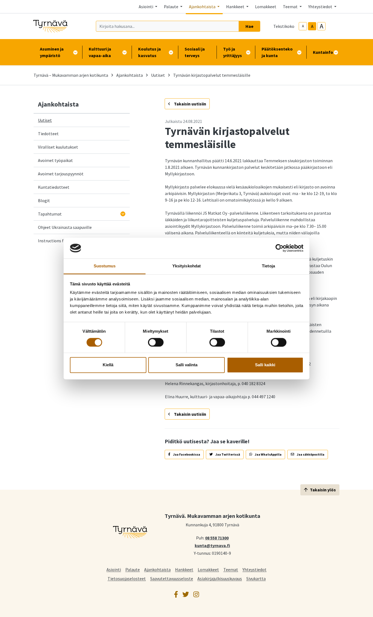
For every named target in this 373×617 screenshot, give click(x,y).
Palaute (132, 569)
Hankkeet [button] (235, 6)
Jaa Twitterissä (227, 454)
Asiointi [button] (146, 6)
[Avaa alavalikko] (122, 213)
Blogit (44, 200)
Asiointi (113, 569)
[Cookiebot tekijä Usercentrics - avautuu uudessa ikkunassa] (279, 248)
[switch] (156, 342)
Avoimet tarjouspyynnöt (61, 173)
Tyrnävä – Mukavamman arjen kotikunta (71, 75)
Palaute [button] (171, 6)
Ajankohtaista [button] (202, 6)
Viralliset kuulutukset (58, 147)
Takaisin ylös (323, 489)
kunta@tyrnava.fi (212, 545)
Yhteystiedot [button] (320, 6)
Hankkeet (184, 569)
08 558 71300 (217, 537)
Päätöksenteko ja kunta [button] (277, 52)
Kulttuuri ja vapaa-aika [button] (100, 52)
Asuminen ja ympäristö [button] (52, 52)
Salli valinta (186, 365)
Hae (249, 26)
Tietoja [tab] (268, 266)
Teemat (230, 569)
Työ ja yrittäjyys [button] (232, 52)
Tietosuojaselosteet (127, 578)
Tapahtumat (50, 214)
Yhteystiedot (254, 569)
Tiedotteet (48, 133)
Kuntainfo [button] (323, 52)
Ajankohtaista (129, 75)
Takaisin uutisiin (189, 104)
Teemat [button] (290, 6)
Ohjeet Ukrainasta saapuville (65, 227)
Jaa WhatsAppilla (268, 454)
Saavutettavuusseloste (171, 578)
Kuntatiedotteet (53, 187)
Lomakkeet (265, 6)
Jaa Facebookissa (186, 454)
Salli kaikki (265, 365)
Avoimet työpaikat (55, 160)
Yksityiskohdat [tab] (186, 266)
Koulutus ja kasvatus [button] (149, 52)
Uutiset (158, 75)
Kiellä (108, 365)
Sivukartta (256, 578)
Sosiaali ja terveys (195, 52)
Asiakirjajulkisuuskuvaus (219, 578)
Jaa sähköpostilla (310, 454)
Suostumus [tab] (105, 266)
